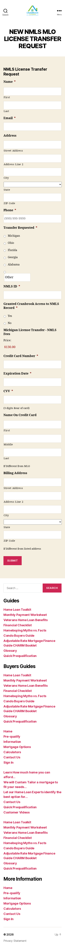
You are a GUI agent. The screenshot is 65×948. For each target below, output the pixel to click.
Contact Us (11, 757)
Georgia (13, 257)
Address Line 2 (13, 164)
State (7, 190)
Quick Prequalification (20, 656)
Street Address (13, 150)
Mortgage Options (17, 747)
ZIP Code (9, 203)
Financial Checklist (17, 625)
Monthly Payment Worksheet (25, 615)
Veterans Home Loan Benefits (25, 620)
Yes (10, 316)
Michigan (14, 236)
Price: (7, 340)
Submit (12, 560)
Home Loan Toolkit (17, 609)
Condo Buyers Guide (18, 635)
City (6, 178)
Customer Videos (16, 812)
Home (7, 731)
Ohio (11, 243)
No (9, 323)
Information (12, 742)
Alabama (14, 264)
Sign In (8, 762)
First (7, 97)
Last (6, 111)
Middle (8, 444)
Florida (12, 250)
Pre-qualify (11, 736)
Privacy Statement (14, 940)
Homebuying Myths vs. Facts (24, 630)
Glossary (10, 650)
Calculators (12, 752)
